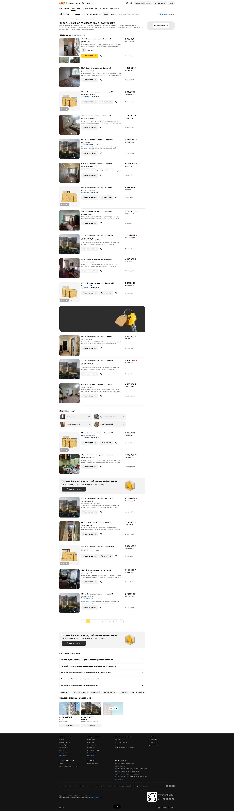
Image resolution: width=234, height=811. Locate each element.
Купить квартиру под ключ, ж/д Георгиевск (128, 771)
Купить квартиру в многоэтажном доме (127, 774)
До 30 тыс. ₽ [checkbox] (67, 321)
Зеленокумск (91, 745)
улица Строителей (86, 457)
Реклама (75, 786)
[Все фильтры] (61, 14)
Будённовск (91, 739)
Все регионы (119, 739)
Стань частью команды (87, 786)
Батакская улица (86, 214)
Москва (61, 739)
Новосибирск (63, 745)
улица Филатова (86, 142)
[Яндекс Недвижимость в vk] (167, 786)
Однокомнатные (153, 745)
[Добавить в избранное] (101, 56)
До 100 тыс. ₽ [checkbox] (104, 321)
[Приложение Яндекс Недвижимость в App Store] (164, 799)
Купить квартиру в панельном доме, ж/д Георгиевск (131, 776)
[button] (131, 3)
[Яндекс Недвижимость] (69, 3)
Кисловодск (91, 747)
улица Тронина (85, 41)
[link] (171, 3)
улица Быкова (85, 339)
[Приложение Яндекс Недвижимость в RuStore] (173, 799)
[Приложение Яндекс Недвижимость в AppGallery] (170, 799)
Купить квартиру (120, 766)
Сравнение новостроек (122, 742)
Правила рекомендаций (124, 786)
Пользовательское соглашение (105, 786)
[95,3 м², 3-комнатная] (70, 150)
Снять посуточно (92, 763)
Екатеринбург (63, 747)
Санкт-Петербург (64, 742)
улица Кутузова (86, 573)
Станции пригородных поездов (124, 747)
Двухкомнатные (153, 739)
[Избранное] (127, 3)
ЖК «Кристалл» (86, 144)
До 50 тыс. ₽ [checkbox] (79, 321)
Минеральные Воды (93, 750)
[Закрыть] (174, 14)
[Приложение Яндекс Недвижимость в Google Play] (167, 799)
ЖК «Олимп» (85, 96)
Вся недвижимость (65, 786)
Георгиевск (84, 94)
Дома (61, 763)
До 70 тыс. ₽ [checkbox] (91, 321)
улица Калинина (86, 71)
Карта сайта (143, 786)
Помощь (135, 786)
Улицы (117, 745)
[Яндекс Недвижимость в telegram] (173, 786)
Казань (61, 750)
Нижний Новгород (64, 753)
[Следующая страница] (121, 621)
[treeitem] (64, 8)
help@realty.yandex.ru (95, 797)
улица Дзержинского (87, 118)
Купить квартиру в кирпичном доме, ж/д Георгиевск (131, 768)
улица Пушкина (85, 525)
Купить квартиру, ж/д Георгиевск (125, 763)
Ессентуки (90, 742)
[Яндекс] (171, 807)
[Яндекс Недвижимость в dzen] (170, 786)
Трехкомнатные (153, 742)
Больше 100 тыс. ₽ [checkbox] (69, 327)
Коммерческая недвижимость (68, 766)
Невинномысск (91, 753)
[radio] (91, 621)
